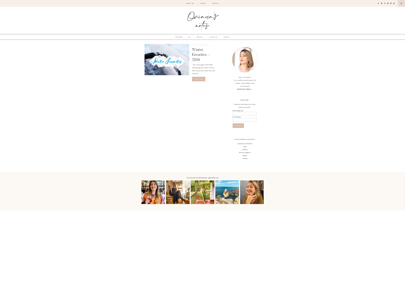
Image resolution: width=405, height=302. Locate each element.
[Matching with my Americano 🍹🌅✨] (153, 192)
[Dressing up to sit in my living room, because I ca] (178, 192)
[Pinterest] (385, 0)
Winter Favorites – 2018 (201, 54)
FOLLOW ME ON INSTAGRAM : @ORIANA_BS (202, 178)
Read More (198, 79)
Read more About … (244, 89)
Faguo (245, 155)
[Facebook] (379, 0)
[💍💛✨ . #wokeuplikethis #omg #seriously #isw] (252, 192)
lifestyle (196, 45)
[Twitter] (382, 0)
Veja (244, 147)
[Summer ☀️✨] (227, 192)
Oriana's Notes (202, 20)
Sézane (245, 149)
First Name (237, 117)
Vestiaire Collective (245, 144)
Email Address (238, 111)
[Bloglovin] (391, 0)
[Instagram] (388, 0)
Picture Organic (245, 152)
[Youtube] (394, 0)
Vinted (244, 158)
